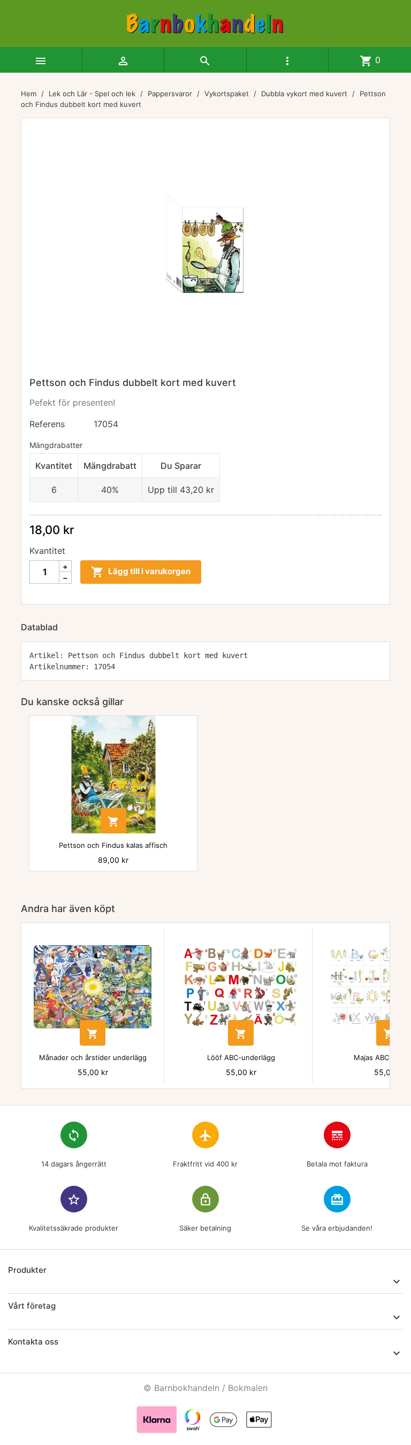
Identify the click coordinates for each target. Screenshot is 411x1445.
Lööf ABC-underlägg (241, 1057)
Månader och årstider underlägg (93, 1057)
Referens (47, 424)
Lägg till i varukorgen (141, 572)
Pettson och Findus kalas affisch (113, 845)
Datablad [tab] (39, 627)
